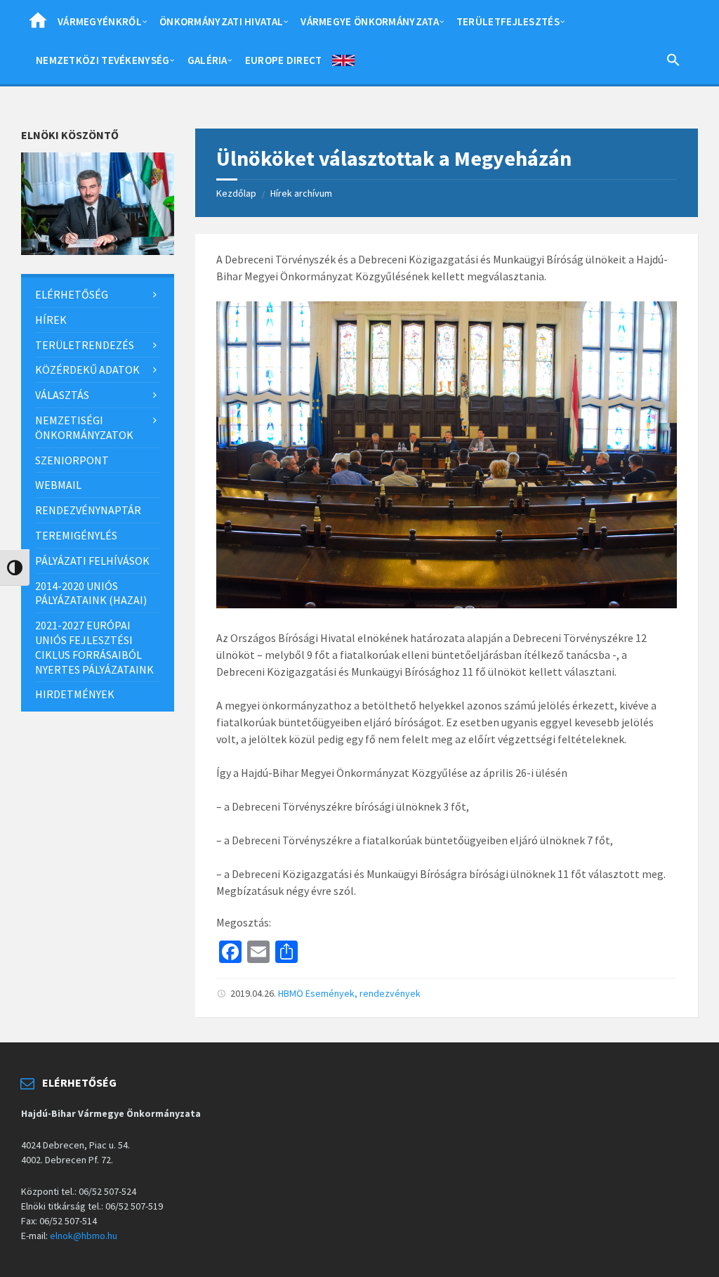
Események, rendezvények (363, 993)
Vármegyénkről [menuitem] (100, 21)
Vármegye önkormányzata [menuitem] (370, 21)
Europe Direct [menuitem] (283, 60)
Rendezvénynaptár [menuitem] (88, 510)
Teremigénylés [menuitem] (76, 535)
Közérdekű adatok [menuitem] (87, 369)
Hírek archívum (301, 193)
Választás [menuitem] (62, 395)
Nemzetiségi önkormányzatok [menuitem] (84, 427)
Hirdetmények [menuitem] (74, 694)
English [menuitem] (343, 63)
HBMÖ (290, 993)
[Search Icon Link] (673, 62)
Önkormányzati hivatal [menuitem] (221, 21)
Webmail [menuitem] (58, 485)
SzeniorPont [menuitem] (72, 460)
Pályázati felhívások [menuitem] (92, 561)
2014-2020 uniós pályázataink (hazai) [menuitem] (91, 593)
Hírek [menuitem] (51, 320)
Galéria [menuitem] (207, 60)
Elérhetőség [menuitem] (71, 294)
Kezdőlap (236, 193)
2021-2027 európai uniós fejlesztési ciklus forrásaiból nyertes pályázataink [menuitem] (94, 647)
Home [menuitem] (38, 25)
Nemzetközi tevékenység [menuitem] (103, 60)
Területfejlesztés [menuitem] (508, 21)
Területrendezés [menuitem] (84, 345)
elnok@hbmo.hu (83, 1235)
